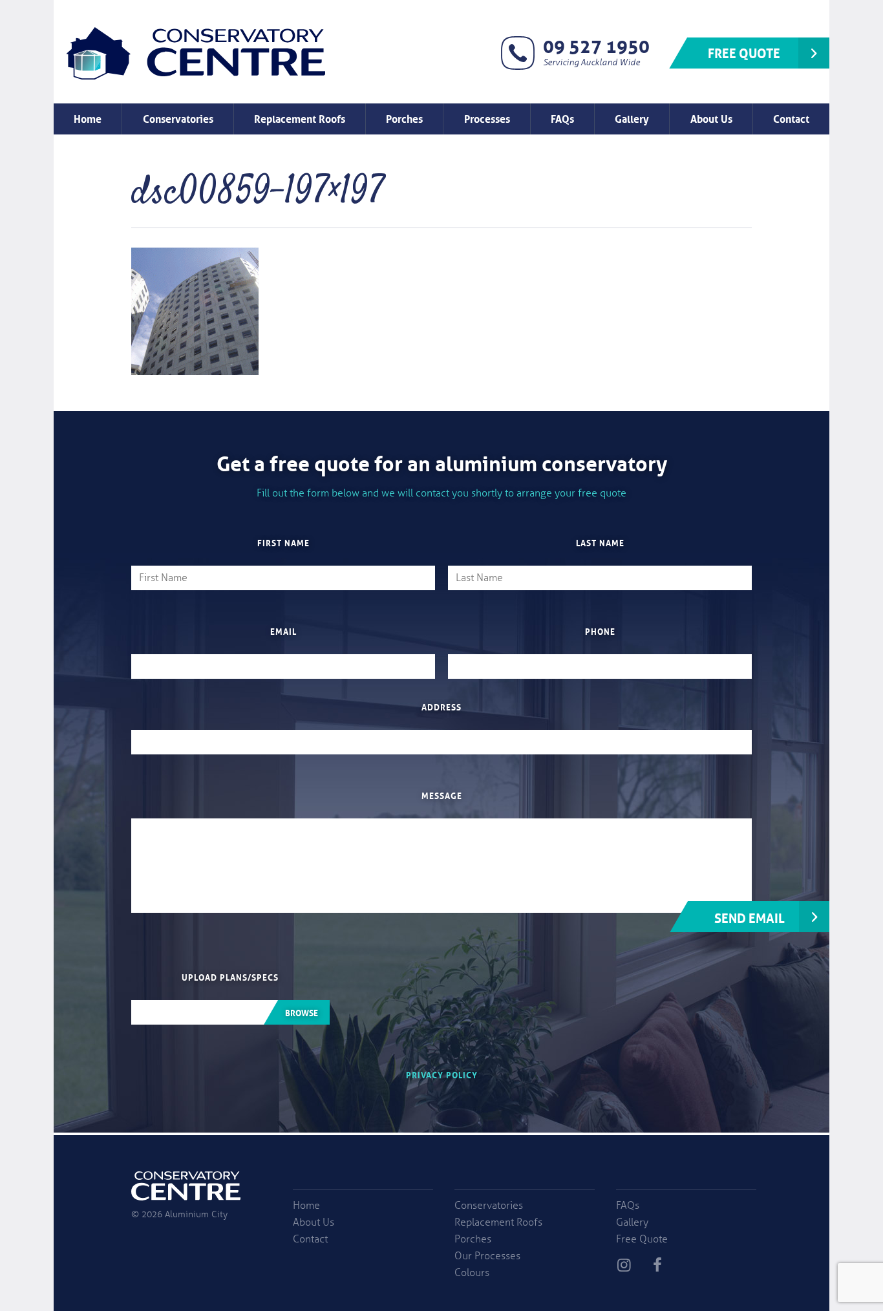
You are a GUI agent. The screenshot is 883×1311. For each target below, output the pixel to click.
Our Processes (487, 1256)
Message (441, 795)
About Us (711, 117)
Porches (404, 117)
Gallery (632, 117)
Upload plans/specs (230, 977)
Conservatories (178, 117)
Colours (471, 1272)
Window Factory (196, 53)
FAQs (562, 117)
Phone (600, 631)
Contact (791, 117)
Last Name (600, 542)
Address (441, 706)
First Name (283, 542)
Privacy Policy (442, 1074)
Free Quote (744, 51)
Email (283, 631)
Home (87, 117)
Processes (487, 117)
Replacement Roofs (299, 117)
